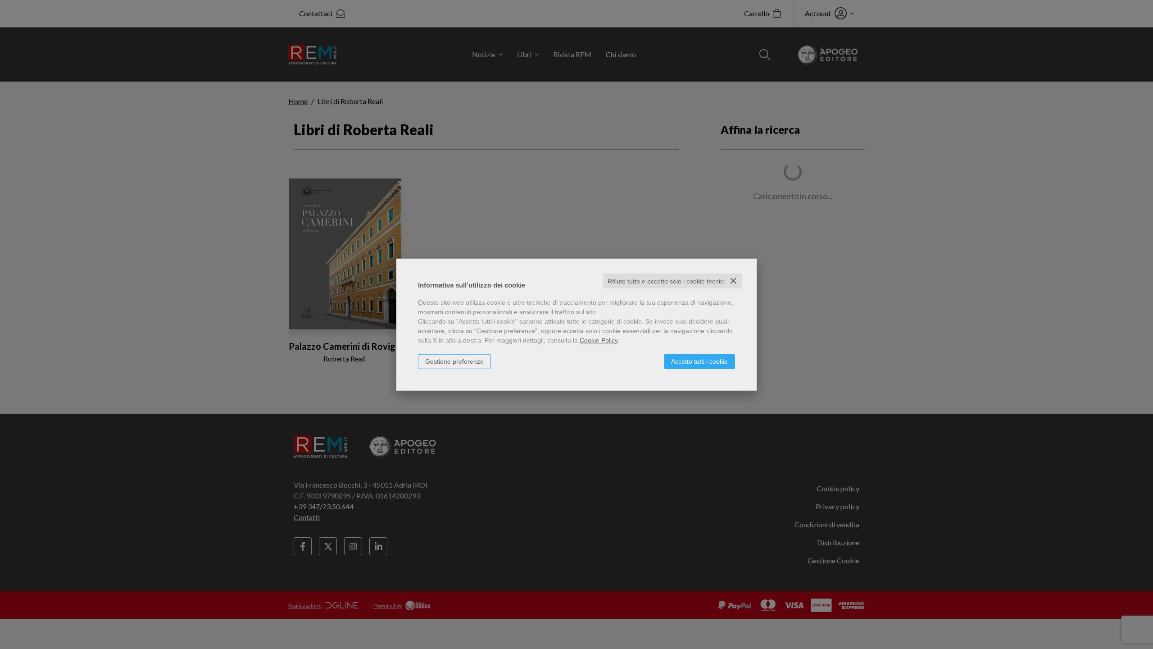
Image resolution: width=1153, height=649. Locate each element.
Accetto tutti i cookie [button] (699, 361)
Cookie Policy (598, 339)
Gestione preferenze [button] (454, 361)
